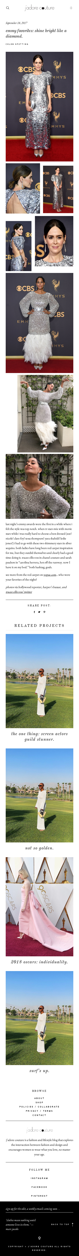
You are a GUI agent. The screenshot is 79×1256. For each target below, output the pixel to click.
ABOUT (39, 1098)
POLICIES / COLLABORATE (39, 1107)
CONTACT (39, 1115)
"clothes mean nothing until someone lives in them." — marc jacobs (21, 1224)
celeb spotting (17, 44)
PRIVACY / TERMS (39, 1111)
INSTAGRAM (39, 1178)
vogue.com (50, 575)
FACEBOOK (40, 1187)
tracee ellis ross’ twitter (19, 592)
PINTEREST (39, 1196)
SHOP (40, 1103)
